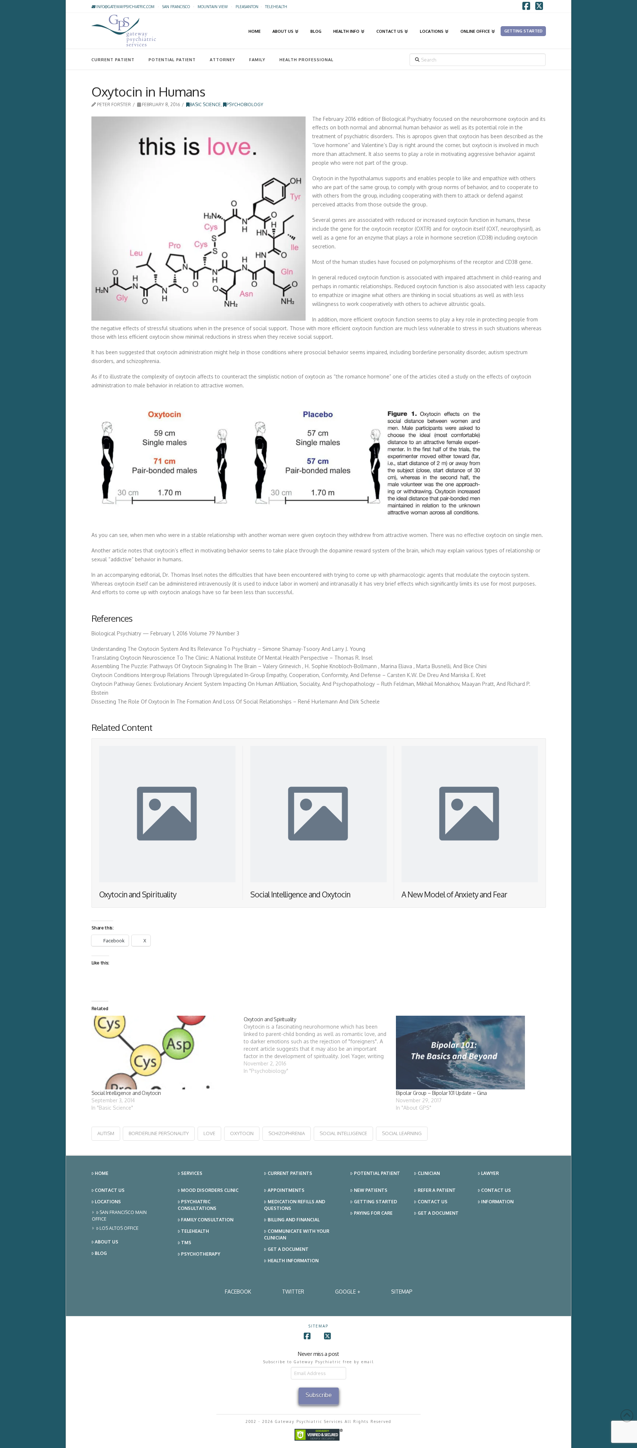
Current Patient (113, 59)
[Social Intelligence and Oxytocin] (163, 1052)
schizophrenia (286, 1133)
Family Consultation (207, 1219)
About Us (106, 1242)
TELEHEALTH (276, 6)
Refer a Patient (437, 1190)
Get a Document (288, 1249)
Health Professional (306, 59)
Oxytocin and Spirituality (138, 894)
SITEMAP (402, 1291)
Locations (108, 1201)
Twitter (293, 1291)
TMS (186, 1242)
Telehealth (195, 1231)
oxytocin (242, 1133)
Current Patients (290, 1173)
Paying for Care (373, 1213)
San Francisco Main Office (119, 1216)
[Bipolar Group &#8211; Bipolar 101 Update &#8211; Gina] (468, 1052)
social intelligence (343, 1133)
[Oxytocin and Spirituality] (320, 1045)
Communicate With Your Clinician (296, 1234)
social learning (402, 1133)
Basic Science (205, 104)
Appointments (286, 1190)
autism (105, 1133)
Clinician (429, 1173)
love (209, 1133)
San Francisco (176, 6)
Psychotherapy (200, 1254)
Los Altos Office (119, 1228)
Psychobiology (244, 104)
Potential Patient (172, 59)
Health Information (293, 1260)
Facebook (238, 1291)
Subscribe (319, 1395)
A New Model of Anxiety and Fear (454, 894)
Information (497, 1201)
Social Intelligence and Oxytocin (300, 894)
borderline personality (159, 1133)
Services (191, 1173)
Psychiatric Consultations (197, 1205)
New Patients (370, 1190)
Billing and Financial (294, 1219)
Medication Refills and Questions (294, 1205)
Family (257, 59)
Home (101, 1173)
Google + (347, 1291)
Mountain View (213, 6)
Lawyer (490, 1173)
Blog (101, 1253)
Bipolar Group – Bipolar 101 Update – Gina (441, 1093)
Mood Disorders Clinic (210, 1190)
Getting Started (375, 1201)
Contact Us (110, 1190)
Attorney (222, 59)
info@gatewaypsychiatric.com (124, 6)
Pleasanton (247, 6)
